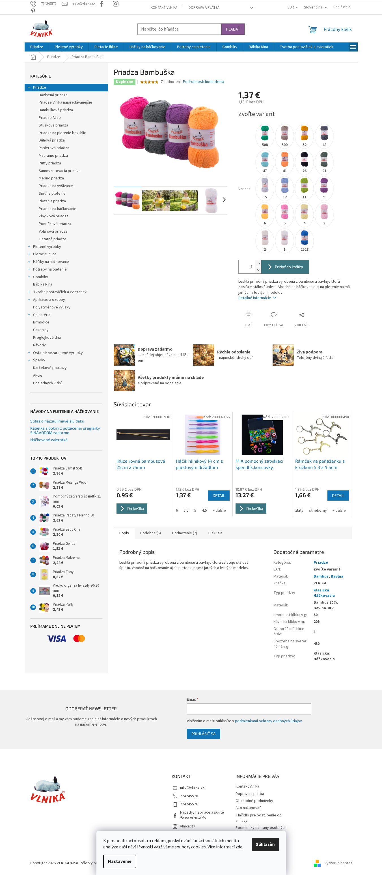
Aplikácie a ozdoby (49, 300)
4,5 (204, 510)
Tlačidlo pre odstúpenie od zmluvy (259, 817)
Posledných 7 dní (47, 383)
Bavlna (337, 576)
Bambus (321, 576)
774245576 (189, 796)
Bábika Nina (42, 284)
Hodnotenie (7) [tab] (184, 533)
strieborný (318, 510)
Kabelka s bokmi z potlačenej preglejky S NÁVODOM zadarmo (65, 430)
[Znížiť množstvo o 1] (258, 270)
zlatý (299, 510)
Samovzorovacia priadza (60, 171)
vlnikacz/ (187, 826)
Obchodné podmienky (254, 801)
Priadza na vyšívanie (56, 186)
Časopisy (41, 330)
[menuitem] (37, 47)
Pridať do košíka (289, 266)
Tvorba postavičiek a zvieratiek (60, 292)
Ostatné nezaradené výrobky (58, 353)
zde (239, 847)
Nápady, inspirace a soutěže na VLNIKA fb (202, 815)
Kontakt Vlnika (164, 7)
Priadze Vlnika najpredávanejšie (65, 102)
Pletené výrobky (47, 247)
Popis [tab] (124, 533)
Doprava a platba (204, 7)
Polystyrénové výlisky (51, 307)
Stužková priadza (53, 125)
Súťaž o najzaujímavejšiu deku (57, 421)
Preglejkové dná (47, 337)
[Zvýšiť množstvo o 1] (258, 263)
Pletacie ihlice (45, 254)
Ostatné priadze (52, 239)
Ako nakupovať (248, 808)
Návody (39, 345)
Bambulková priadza (56, 110)
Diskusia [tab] (215, 533)
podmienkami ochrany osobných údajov (268, 721)
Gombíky (40, 277)
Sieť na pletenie (52, 193)
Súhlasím (265, 844)
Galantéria (41, 315)
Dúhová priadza (52, 140)
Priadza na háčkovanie (57, 209)
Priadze (39, 87)
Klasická (321, 590)
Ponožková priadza (55, 224)
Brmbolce (41, 322)
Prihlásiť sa (203, 733)
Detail (219, 495)
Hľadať (233, 29)
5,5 (186, 510)
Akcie (37, 375)
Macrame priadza (53, 155)
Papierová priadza (54, 148)
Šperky (39, 360)
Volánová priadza (53, 231)
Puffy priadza (50, 163)
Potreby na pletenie (50, 269)
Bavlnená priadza (53, 95)
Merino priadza (51, 178)
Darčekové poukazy (50, 368)
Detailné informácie (254, 298)
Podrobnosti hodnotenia (203, 82)
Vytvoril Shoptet (338, 863)
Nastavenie (119, 861)
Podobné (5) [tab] (150, 533)
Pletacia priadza (52, 201)
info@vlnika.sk (192, 787)
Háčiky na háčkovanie (51, 262)
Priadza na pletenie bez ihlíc (62, 133)
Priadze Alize (50, 118)
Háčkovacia (324, 596)
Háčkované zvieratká (49, 440)
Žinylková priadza (53, 216)
